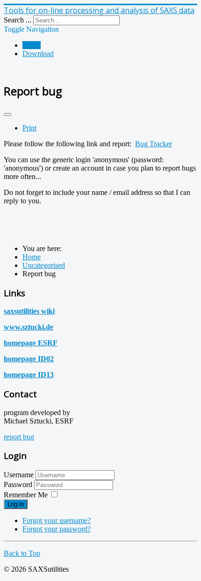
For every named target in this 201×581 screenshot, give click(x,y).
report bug (19, 437)
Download (38, 53)
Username (19, 475)
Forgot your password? (56, 529)
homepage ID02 (29, 359)
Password (19, 484)
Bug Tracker (153, 144)
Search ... (17, 20)
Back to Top (22, 553)
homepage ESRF (30, 343)
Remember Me (26, 495)
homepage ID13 (29, 375)
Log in (15, 504)
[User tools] (7, 114)
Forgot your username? (56, 520)
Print (29, 128)
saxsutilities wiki (29, 311)
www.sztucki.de (28, 327)
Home (31, 45)
